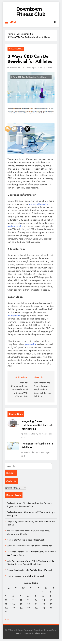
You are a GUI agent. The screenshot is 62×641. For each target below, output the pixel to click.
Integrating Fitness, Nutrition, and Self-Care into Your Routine (37, 425)
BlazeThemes (40, 633)
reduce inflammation (39, 204)
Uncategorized (16, 48)
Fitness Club (15, 67)
